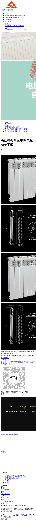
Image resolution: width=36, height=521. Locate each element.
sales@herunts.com (7, 501)
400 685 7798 (5, 490)
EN (6, 28)
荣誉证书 (8, 24)
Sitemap (10, 515)
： (9, 362)
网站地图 (4, 519)
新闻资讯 (8, 19)
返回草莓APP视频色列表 (9, 434)
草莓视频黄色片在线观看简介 (15, 15)
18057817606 (5, 494)
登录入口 (4, 515)
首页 (6, 13)
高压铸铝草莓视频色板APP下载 (16, 129)
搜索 (25, 30)
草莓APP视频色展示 (12, 17)
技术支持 (8, 21)
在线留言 (8, 480)
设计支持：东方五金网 (21, 515)
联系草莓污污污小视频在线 (14, 26)
